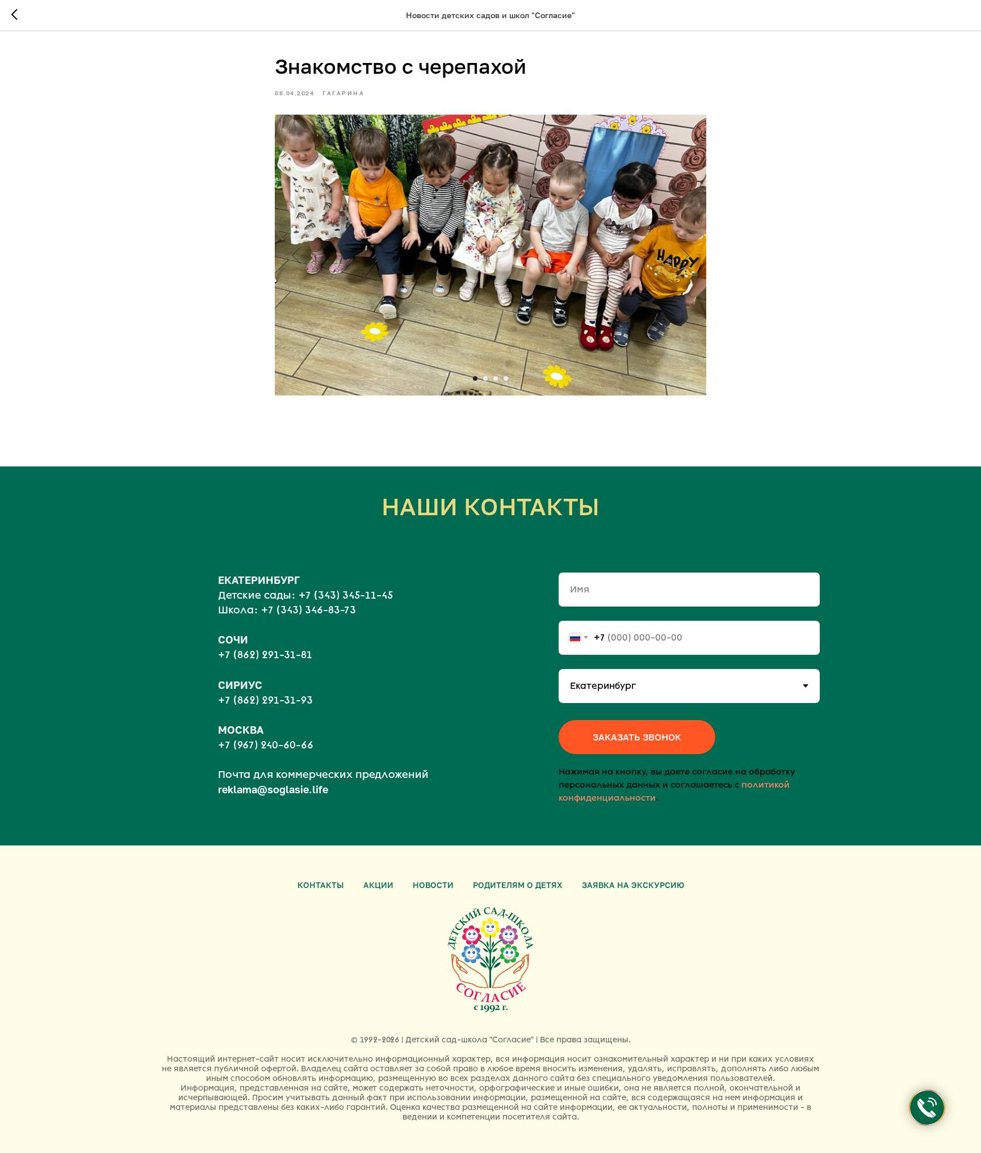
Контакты (320, 885)
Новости (433, 885)
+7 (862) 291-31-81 (265, 655)
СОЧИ (233, 639)
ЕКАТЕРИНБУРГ (259, 580)
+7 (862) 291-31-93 (265, 700)
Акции (378, 885)
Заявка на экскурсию (633, 885)
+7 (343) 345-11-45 (346, 595)
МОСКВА (240, 729)
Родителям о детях (518, 885)
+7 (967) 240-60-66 (265, 745)
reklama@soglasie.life (273, 789)
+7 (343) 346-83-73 (308, 610)
